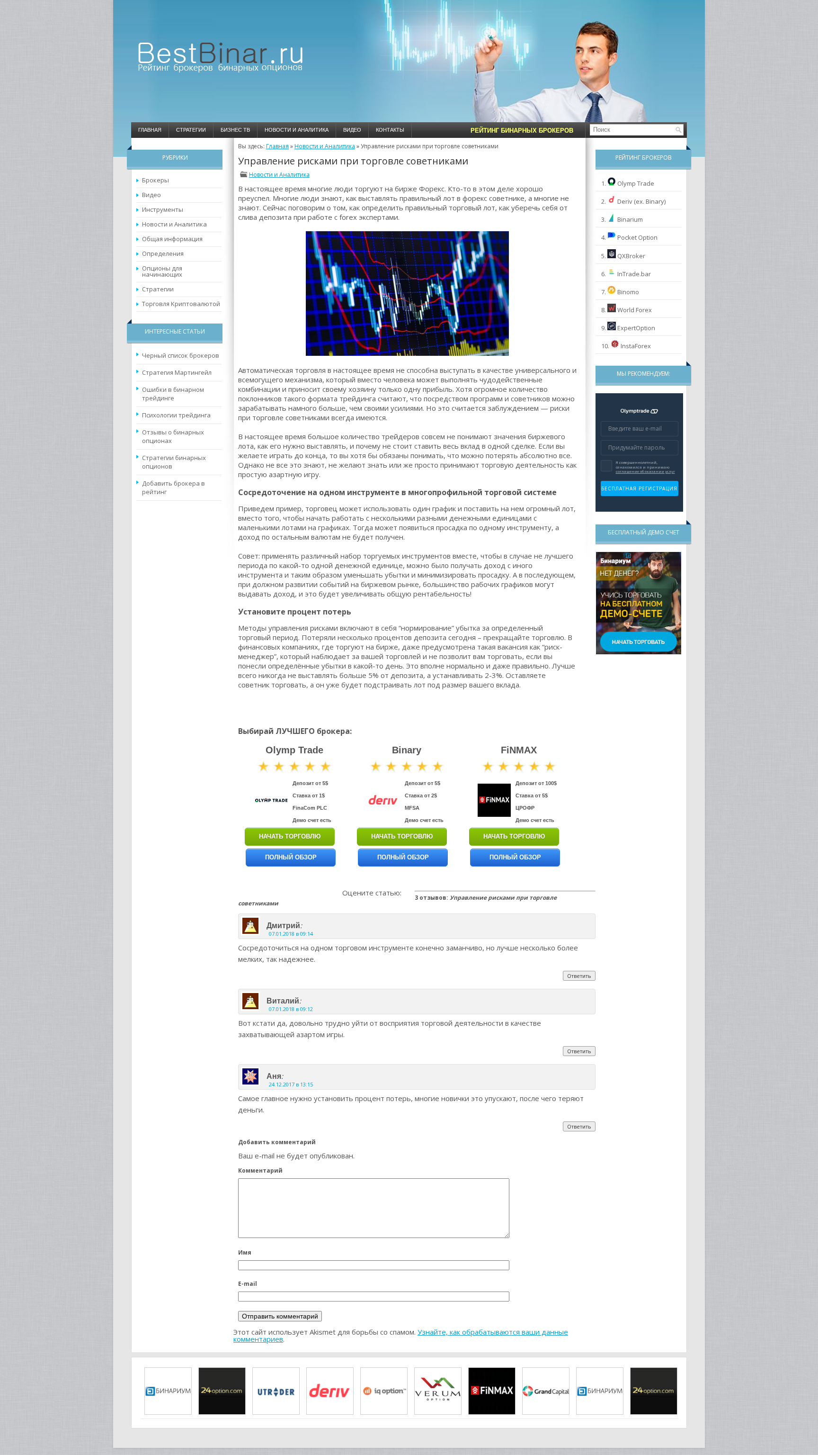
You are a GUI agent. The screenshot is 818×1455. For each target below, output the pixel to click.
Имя (244, 1252)
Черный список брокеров (180, 355)
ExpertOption (636, 328)
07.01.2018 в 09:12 (291, 1008)
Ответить (579, 975)
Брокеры (155, 180)
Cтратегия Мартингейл (177, 372)
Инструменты (162, 209)
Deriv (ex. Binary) (641, 201)
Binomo (628, 292)
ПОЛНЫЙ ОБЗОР (291, 857)
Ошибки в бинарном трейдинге (173, 393)
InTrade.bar (634, 274)
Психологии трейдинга (176, 415)
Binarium (630, 219)
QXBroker (631, 256)
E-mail (247, 1284)
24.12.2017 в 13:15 (291, 1084)
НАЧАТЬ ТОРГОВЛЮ (289, 836)
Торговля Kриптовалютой (181, 303)
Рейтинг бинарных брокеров (522, 130)
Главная (149, 130)
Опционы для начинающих (162, 271)
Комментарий (260, 1170)
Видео (352, 130)
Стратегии (191, 130)
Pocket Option (637, 237)
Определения (163, 253)
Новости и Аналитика (297, 130)
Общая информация (172, 239)
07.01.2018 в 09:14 (291, 933)
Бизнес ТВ (235, 130)
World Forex (634, 310)
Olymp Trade (635, 183)
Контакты (390, 130)
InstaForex (636, 346)
